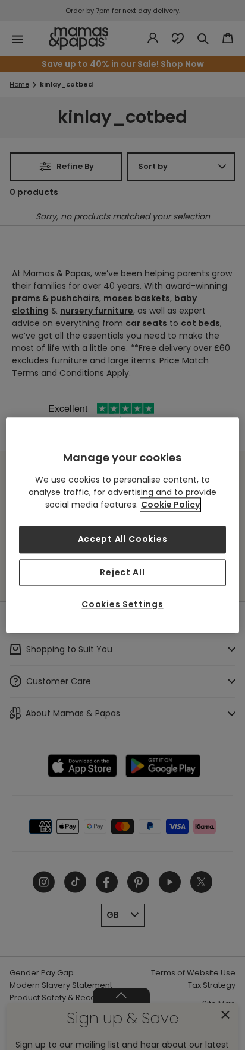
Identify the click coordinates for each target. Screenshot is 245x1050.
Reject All (122, 572)
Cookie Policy (170, 504)
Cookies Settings (122, 605)
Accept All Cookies (123, 539)
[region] (122, 525)
